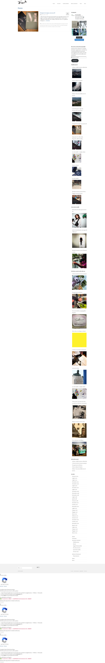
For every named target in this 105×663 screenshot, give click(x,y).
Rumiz (47, 26)
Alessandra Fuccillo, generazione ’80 (79, 210)
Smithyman (53, 26)
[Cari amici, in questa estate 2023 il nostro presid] (83, 32)
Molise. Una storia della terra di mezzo (79, 94)
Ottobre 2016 (75, 521)
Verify (1, 602)
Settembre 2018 (75, 495)
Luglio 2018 (74, 497)
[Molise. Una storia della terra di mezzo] (76, 101)
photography (65, 25)
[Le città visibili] (76, 184)
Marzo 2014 (74, 533)
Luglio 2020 (74, 485)
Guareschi (66, 23)
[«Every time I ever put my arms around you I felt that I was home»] (79, 412)
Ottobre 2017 (75, 504)
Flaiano (61, 23)
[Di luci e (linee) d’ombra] (76, 86)
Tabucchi (59, 26)
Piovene (41, 26)
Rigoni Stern (44, 26)
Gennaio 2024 (75, 476)
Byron (45, 23)
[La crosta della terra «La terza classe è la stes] (83, 24)
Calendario (47, 23)
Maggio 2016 (75, 531)
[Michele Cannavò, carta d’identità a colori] (79, 261)
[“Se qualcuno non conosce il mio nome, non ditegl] (75, 32)
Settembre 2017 (75, 506)
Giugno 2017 (74, 510)
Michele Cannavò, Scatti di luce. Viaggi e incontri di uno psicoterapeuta (79, 192)
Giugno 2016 (75, 529)
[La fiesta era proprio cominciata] (79, 358)
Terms (5, 586)
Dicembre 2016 (75, 519)
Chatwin (50, 23)
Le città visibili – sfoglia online (78, 152)
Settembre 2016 (75, 523)
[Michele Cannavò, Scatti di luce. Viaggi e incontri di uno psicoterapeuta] (76, 199)
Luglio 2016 (74, 527)
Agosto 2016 (74, 525)
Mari (60, 25)
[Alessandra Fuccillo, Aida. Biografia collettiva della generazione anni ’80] (76, 144)
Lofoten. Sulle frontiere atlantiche (79, 67)
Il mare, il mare (75, 165)
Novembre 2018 (75, 493)
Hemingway (41, 25)
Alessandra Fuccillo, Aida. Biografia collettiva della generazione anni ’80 (77, 138)
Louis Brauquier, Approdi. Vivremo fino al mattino (77, 109)
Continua (48, 20)
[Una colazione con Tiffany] (79, 449)
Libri (44, 14)
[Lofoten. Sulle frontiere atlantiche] (76, 73)
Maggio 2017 (74, 512)
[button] (76, 73)
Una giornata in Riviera (77, 292)
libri (51, 25)
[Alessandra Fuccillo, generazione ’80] (79, 220)
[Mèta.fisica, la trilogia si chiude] (79, 340)
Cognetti (53, 23)
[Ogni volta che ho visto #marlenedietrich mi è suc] (75, 24)
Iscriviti (75, 60)
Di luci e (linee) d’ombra (77, 80)
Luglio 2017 (74, 508)
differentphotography (57, 23)
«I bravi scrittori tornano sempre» (79, 274)
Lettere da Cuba (75, 368)
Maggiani (55, 25)
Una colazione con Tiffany (77, 440)
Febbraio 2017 (75, 516)
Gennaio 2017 (75, 517)
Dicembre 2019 (75, 487)
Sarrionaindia (49, 26)
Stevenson (56, 26)
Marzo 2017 (74, 514)
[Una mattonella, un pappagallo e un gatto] (79, 321)
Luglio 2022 (74, 480)
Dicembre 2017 (75, 502)
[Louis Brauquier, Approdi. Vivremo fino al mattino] (76, 116)
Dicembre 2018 (75, 491)
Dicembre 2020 (75, 484)
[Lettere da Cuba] (79, 377)
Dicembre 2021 (75, 482)
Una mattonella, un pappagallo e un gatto (79, 311)
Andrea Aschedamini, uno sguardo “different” (79, 231)
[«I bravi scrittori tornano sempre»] (79, 282)
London (53, 25)
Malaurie (58, 25)
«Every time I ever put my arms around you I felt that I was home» (79, 402)
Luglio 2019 (74, 489)
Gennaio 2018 (75, 501)
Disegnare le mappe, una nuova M (79, 123)
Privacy (1, 586)
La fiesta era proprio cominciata (79, 349)
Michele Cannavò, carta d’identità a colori (79, 251)
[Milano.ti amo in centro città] (79, 430)
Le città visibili (75, 178)
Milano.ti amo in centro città (78, 421)
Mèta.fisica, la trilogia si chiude (79, 331)
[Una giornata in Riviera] (79, 301)
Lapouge (46, 25)
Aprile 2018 (74, 499)
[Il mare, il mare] (76, 171)
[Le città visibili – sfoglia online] (76, 158)
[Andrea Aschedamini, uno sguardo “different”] (79, 240)
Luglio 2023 (74, 478)
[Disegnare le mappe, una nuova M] (28, 21)
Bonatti (42, 23)
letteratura (49, 25)
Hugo (44, 25)
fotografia (63, 23)
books (43, 23)
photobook (62, 25)
